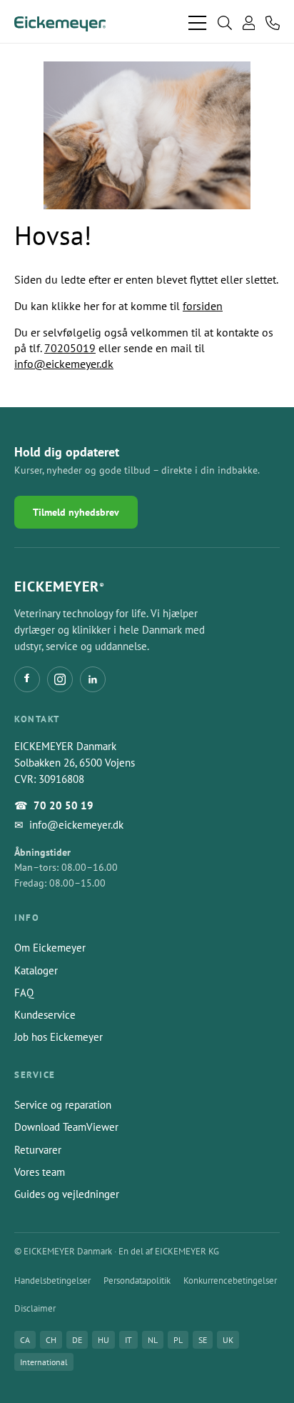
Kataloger (36, 970)
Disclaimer (35, 1308)
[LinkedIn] (93, 679)
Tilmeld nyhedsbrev (76, 512)
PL (178, 1339)
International (44, 1362)
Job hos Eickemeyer (58, 1037)
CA (25, 1339)
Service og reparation (62, 1105)
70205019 (70, 348)
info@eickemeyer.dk (63, 363)
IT (128, 1339)
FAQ (24, 992)
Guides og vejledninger (66, 1194)
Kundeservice (45, 1015)
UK (228, 1339)
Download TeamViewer (66, 1127)
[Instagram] (60, 679)
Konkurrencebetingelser (230, 1280)
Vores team (39, 1172)
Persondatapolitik (137, 1280)
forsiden (203, 306)
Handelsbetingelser (52, 1280)
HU (103, 1339)
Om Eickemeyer (50, 947)
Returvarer (37, 1150)
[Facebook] (27, 679)
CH (51, 1339)
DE (77, 1339)
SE (202, 1339)
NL (153, 1339)
